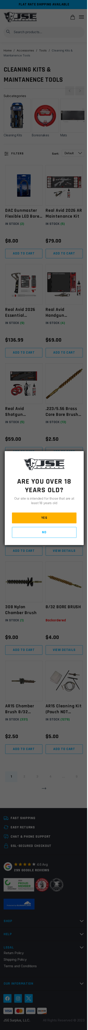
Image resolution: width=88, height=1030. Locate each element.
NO (44, 532)
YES (44, 517)
